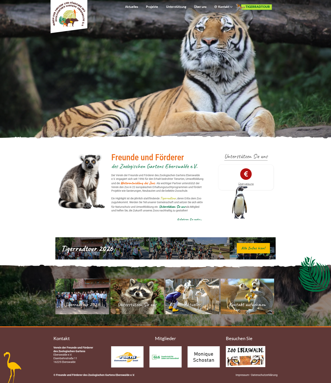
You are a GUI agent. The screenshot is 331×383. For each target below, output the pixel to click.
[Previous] (117, 357)
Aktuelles (192, 304)
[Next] (214, 357)
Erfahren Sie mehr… (189, 219)
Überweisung (246, 183)
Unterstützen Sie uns (137, 304)
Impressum (243, 375)
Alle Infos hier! (253, 248)
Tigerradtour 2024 (82, 304)
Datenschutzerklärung (264, 375)
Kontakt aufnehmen (247, 304)
